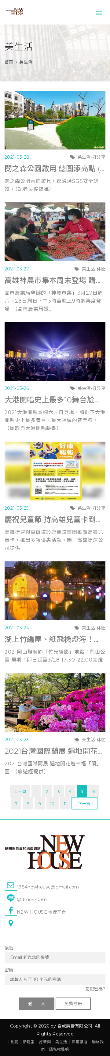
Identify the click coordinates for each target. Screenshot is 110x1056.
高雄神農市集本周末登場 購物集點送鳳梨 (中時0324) (55, 280)
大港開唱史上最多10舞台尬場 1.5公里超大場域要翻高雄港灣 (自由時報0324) (55, 399)
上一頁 (20, 791)
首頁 (9, 62)
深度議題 (80, 1041)
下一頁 (84, 803)
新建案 (29, 1041)
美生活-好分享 (91, 157)
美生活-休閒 (93, 269)
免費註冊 (73, 1003)
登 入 (37, 1003)
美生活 (25, 62)
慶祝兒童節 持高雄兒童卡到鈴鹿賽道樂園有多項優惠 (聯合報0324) (55, 519)
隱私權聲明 (59, 1049)
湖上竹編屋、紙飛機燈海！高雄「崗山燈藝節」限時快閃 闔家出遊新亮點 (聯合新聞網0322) (55, 639)
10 (52, 803)
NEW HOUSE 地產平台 (41, 912)
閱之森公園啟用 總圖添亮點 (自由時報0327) (55, 168)
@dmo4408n (32, 899)
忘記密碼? (95, 989)
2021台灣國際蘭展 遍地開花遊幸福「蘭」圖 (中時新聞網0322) (55, 751)
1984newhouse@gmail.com (48, 887)
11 (65, 803)
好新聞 (45, 1041)
